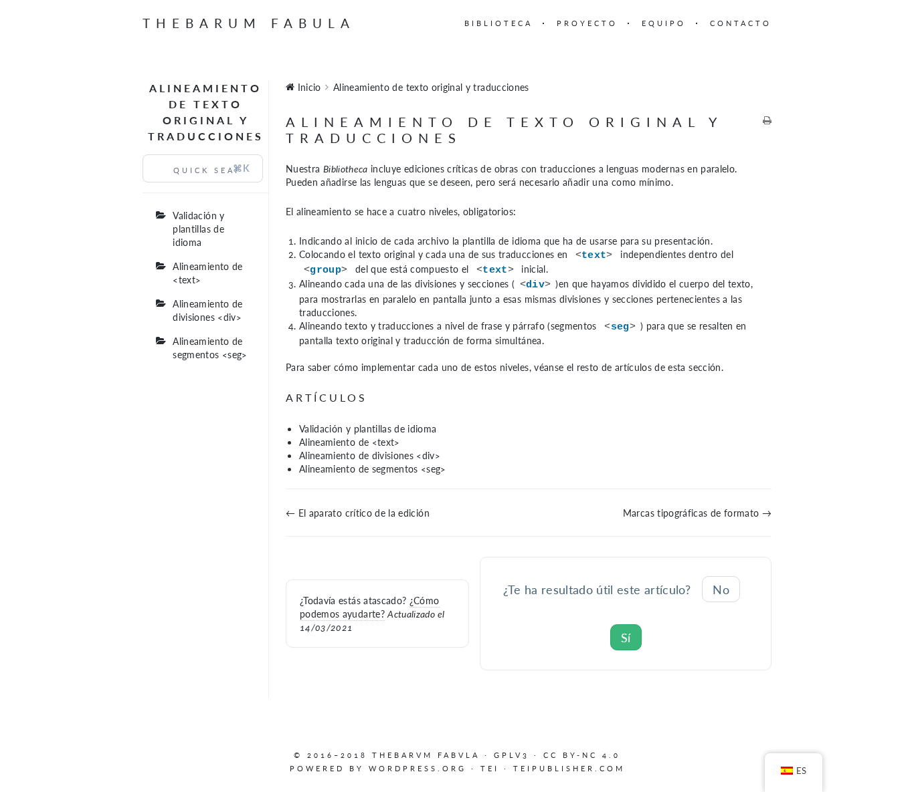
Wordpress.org (417, 768)
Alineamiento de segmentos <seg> (210, 347)
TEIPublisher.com (569, 768)
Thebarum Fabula (249, 23)
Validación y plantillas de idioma (198, 229)
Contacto (740, 23)
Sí (626, 637)
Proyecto (587, 23)
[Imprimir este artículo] (767, 120)
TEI (489, 768)
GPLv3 (511, 755)
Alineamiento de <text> (207, 272)
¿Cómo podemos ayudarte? (370, 606)
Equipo (664, 23)
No (721, 589)
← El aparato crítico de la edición (358, 512)
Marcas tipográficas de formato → (697, 512)
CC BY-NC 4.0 (581, 755)
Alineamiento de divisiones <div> (207, 310)
